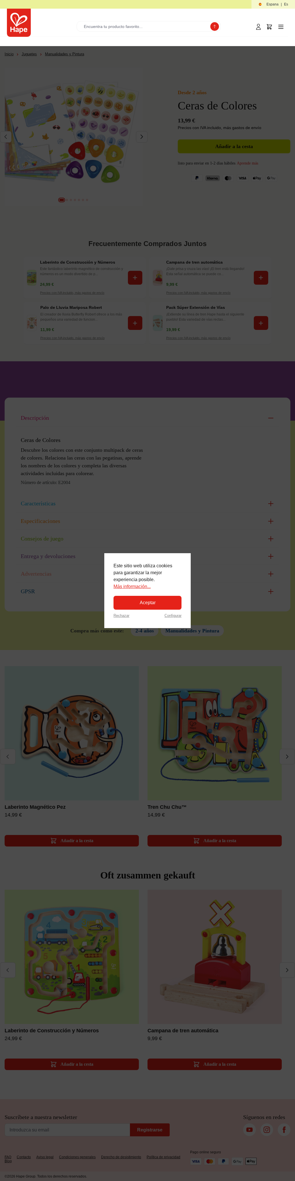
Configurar (172, 615)
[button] (273, 4)
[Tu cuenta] (258, 27)
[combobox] (144, 26)
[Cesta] (269, 27)
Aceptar (148, 602)
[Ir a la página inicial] (19, 23)
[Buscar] (214, 26)
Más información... (132, 586)
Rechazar (121, 615)
